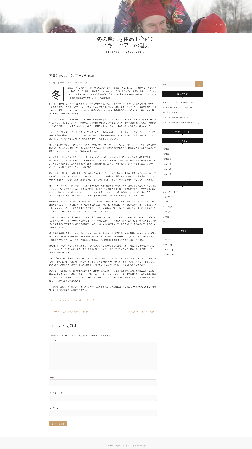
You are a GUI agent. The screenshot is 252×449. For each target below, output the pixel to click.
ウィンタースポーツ (67, 300)
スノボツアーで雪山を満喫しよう (176, 117)
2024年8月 (167, 169)
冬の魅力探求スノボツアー (174, 112)
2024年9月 (167, 164)
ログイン (166, 239)
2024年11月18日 (66, 83)
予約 (94, 300)
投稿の (167, 244)
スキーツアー (168, 197)
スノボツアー (81, 300)
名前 (51, 378)
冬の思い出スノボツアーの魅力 (143, 312)
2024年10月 (168, 159)
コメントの (169, 249)
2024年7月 (167, 174)
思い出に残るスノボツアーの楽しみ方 (178, 107)
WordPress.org (169, 254)
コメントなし (83, 83)
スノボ (165, 202)
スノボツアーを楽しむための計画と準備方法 (68, 312)
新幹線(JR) (167, 217)
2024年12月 (168, 149)
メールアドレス (56, 393)
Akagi (53, 83)
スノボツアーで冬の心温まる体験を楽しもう (181, 122)
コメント (53, 340)
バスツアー (167, 212)
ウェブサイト (54, 408)
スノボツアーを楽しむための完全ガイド (179, 102)
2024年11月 (168, 154)
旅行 (89, 300)
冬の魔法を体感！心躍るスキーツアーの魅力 (126, 41)
